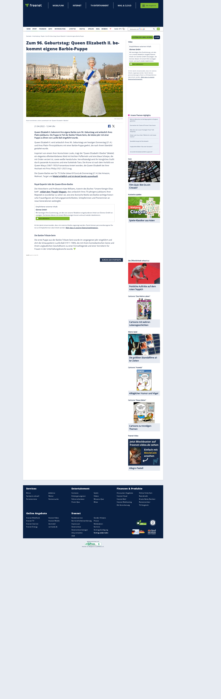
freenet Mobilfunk (33, 518)
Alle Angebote (151, 5)
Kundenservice (77, 518)
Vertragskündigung (101, 530)
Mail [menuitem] (98, 29)
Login (157, 37)
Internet (77, 5)
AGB (73, 536)
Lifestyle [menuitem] (72, 29)
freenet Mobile (54, 521)
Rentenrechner (144, 502)
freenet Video (53, 518)
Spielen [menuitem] (91, 29)
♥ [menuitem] (110, 29)
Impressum (75, 524)
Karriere (97, 527)
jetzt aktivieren (44, 218)
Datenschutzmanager (79, 530)
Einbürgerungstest (78, 496)
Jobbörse (51, 493)
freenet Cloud (122, 496)
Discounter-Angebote (125, 493)
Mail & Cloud (124, 5)
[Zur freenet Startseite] (33, 5)
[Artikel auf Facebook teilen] (109, 126)
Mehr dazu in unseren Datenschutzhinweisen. (82, 228)
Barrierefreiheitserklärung (81, 521)
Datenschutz (76, 527)
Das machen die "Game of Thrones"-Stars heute (143, 125)
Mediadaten (98, 524)
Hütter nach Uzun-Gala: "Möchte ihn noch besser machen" (143, 136)
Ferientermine (31, 499)
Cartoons (74, 493)
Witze (96, 502)
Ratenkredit (143, 496)
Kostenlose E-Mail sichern (142, 37)
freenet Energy (32, 527)
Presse (96, 521)
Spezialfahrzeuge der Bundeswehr (139, 141)
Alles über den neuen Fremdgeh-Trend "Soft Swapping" (142, 130)
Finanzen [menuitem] (42, 29)
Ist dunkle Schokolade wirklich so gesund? (141, 152)
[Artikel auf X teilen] (113, 126)
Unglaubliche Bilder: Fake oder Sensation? (141, 146)
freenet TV (30, 521)
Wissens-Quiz (99, 499)
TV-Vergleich (144, 505)
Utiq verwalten (77, 533)
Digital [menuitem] (82, 29)
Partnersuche (53, 499)
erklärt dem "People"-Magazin (53, 191)
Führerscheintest (77, 499)
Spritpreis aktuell (32, 496)
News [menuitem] (29, 29)
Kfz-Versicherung (123, 505)
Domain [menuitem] (105, 29)
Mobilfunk (58, 5)
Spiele (96, 493)
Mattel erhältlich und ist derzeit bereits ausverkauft (75, 176)
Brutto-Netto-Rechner (147, 499)
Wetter (51, 496)
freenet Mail (121, 499)
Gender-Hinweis (100, 518)
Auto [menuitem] (50, 29)
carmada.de (53, 527)
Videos (96, 496)
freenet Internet (32, 524)
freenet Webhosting (124, 502)
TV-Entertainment (100, 5)
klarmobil (52, 524)
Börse (28, 493)
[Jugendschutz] (93, 544)
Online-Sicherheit (145, 493)
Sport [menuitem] (34, 29)
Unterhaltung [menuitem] (60, 29)
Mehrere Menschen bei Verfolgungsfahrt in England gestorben (144, 120)
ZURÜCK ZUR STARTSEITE (111, 260)
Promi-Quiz (75, 502)
